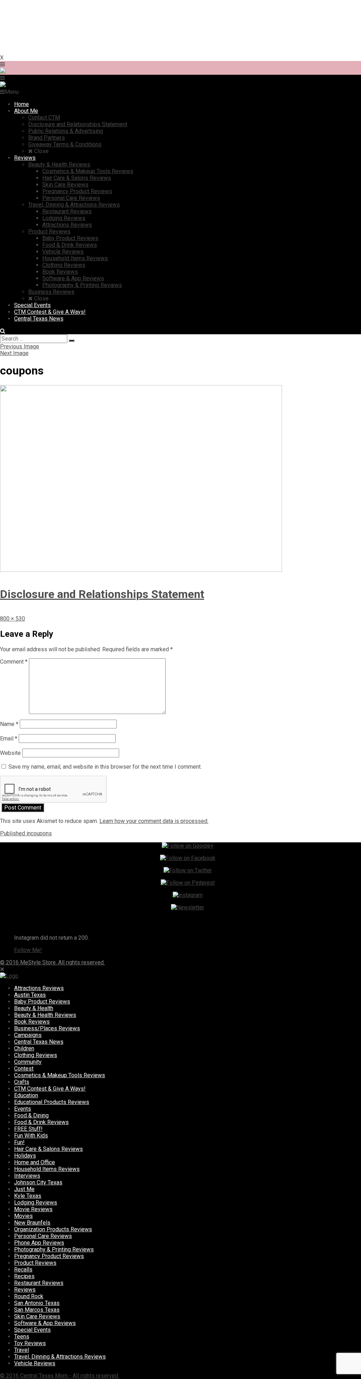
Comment (13, 661)
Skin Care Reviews (37, 1316)
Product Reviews (35, 1262)
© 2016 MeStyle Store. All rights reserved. (52, 962)
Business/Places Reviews (47, 1028)
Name (9, 724)
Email (8, 738)
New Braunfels (32, 1222)
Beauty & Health (33, 1008)
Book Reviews (32, 1021)
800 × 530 (12, 618)
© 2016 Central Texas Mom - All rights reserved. (59, 1375)
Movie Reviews (33, 1209)
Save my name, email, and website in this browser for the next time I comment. (105, 766)
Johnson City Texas (38, 1182)
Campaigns (28, 1035)
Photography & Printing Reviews (54, 1249)
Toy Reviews (30, 1343)
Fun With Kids (31, 1135)
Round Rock (28, 1296)
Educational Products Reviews (51, 1102)
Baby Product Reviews (42, 1001)
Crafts (21, 1082)
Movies (23, 1216)
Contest (23, 1068)
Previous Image (19, 346)
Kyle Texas (27, 1195)
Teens (21, 1336)
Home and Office (34, 1162)
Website (10, 753)
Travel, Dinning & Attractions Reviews (60, 1356)
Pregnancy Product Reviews (49, 1256)
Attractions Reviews (39, 988)
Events (22, 1108)
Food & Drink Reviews (41, 1122)
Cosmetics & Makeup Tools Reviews (59, 1075)
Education (26, 1095)
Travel (21, 1350)
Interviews (27, 1175)
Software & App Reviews (45, 1323)
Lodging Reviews (35, 1202)
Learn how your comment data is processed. (153, 821)
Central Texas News (38, 1041)
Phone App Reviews (39, 1242)
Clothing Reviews (35, 1055)
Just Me (24, 1189)
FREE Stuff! (28, 1128)
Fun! (19, 1142)
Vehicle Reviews (34, 1363)
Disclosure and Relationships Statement (102, 594)
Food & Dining (31, 1115)
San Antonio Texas (37, 1303)
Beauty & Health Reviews (45, 1015)
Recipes (24, 1276)
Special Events (32, 1329)
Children (24, 1048)
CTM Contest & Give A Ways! (50, 1088)
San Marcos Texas (37, 1309)
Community (28, 1061)
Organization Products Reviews (53, 1229)
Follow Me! (28, 950)
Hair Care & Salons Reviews (48, 1149)
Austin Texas (30, 994)
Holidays (25, 1155)
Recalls (23, 1269)
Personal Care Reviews (43, 1236)
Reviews (25, 1289)
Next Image (14, 353)
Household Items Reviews (47, 1169)
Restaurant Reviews (38, 1283)
